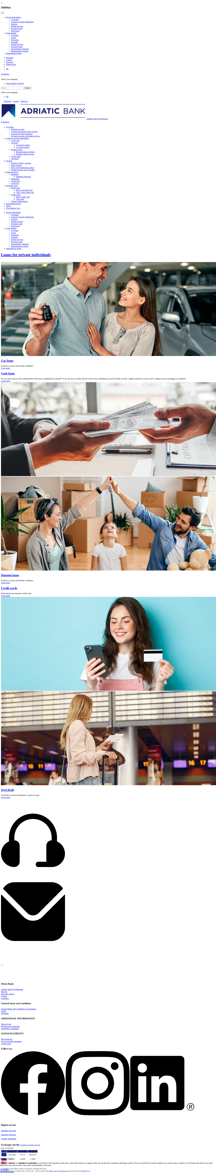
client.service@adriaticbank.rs (13, 947)
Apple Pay (15, 183)
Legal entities (11, 33)
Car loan (14, 143)
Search (27, 88)
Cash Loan (15, 141)
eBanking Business (8, 1135)
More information (7, 1172)
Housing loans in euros (25, 154)
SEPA (8, 206)
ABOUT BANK (8, 968)
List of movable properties (11, 1041)
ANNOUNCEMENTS (10, 978)
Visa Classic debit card (25, 192)
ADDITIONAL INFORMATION (14, 974)
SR (7, 69)
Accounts (14, 20)
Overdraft (15, 159)
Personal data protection (10, 1026)
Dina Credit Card (23, 197)
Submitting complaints (10, 1029)
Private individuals (13, 17)
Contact (9, 60)
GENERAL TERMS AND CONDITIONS (17, 971)
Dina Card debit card (24, 190)
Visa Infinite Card (13, 208)
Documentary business (20, 49)
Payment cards (16, 29)
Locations (5, 998)
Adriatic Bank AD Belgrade (12, 989)
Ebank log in (11, 64)
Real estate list (6, 1039)
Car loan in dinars (23, 145)
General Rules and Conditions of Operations (18, 1009)
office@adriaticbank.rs (10, 949)
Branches (9, 58)
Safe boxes (15, 31)
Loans (13, 38)
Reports (4, 992)
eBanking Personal (23, 177)
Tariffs (3, 1011)
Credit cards (15, 156)
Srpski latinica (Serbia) (15, 83)
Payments (15, 40)
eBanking (15, 174)
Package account (17, 129)
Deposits (14, 42)
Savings (14, 24)
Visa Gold (20, 199)
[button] (213, 968)
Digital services (17, 26)
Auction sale (6, 1044)
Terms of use (6, 1024)
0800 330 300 (6, 876)
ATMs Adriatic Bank (19, 201)
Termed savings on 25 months (23, 170)
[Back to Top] (2, 965)
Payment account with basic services (25, 136)
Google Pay (15, 181)
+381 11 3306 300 (8, 878)
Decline (6, 1169)
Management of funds (19, 51)
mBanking (15, 179)
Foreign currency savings (21, 163)
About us (9, 62)
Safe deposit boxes (13, 204)
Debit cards (15, 188)
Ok (1, 1169)
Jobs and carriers (7, 994)
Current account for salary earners (24, 132)
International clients (13, 53)
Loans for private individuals (22, 22)
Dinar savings (16, 165)
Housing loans (16, 150)
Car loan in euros (23, 147)
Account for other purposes (21, 134)
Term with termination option (22, 168)
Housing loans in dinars (25, 152)
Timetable (5, 1013)
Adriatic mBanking (8, 1139)
